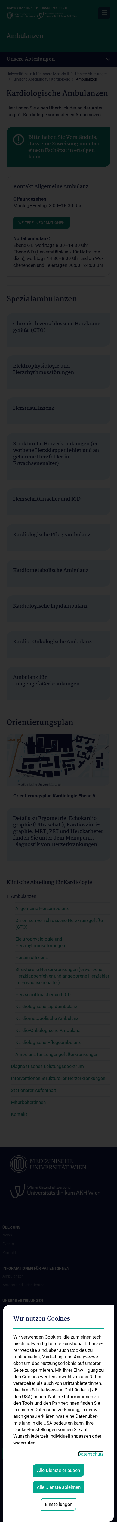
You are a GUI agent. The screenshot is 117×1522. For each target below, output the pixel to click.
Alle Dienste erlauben (58, 1470)
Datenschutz (91, 1454)
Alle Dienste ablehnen (59, 1487)
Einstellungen (58, 1504)
